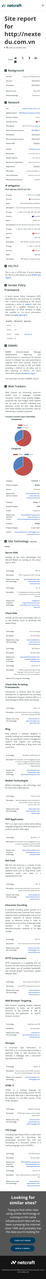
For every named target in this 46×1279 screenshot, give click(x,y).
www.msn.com (34, 1120)
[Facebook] (39, 481)
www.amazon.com (33, 1186)
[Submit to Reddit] (15, 57)
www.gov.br (35, 1033)
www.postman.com (33, 498)
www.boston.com (34, 772)
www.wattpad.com (33, 770)
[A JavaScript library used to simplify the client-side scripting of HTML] (39, 708)
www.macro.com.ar (33, 534)
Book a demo (22, 1248)
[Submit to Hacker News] (15, 61)
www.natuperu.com (33, 811)
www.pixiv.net (35, 584)
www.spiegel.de (34, 895)
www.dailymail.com (33, 897)
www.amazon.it (34, 990)
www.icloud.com (34, 644)
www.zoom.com (34, 809)
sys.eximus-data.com (36, 606)
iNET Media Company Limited (29, 113)
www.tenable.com (21, 532)
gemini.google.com (33, 1124)
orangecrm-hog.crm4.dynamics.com (31, 602)
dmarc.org (28, 373)
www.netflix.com (34, 952)
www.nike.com (34, 496)
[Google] (39, 502)
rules (27, 304)
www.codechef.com (33, 493)
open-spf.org (19, 315)
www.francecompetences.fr (30, 774)
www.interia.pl (34, 642)
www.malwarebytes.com (31, 850)
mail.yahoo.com (25, 605)
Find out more (23, 1240)
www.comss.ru (35, 899)
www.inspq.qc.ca (34, 517)
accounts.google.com (32, 1077)
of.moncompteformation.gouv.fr (28, 519)
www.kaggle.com (34, 532)
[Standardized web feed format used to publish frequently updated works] (39, 884)
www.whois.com (34, 581)
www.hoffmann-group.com (30, 515)
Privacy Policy (32, 1270)
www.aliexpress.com (32, 1164)
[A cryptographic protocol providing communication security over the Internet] (39, 588)
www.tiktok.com (34, 1122)
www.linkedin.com (33, 1183)
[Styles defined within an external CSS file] (39, 1171)
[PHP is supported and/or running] (39, 571)
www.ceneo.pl (35, 661)
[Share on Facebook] (29, 57)
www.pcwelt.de (34, 854)
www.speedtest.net (33, 1166)
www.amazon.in (34, 719)
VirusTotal (35, 126)
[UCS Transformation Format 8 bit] (39, 939)
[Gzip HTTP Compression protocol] (39, 982)
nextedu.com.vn (34, 149)
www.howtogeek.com (32, 659)
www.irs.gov (35, 813)
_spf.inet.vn (28, 334)
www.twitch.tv (34, 1181)
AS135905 (35, 130)
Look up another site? (17, 47)
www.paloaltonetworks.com (30, 657)
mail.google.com (34, 1079)
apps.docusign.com (33, 721)
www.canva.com (34, 948)
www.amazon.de (34, 992)
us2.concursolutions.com (31, 1035)
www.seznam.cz (34, 994)
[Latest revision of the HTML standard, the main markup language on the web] (39, 1067)
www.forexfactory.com (32, 579)
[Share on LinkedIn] (36, 57)
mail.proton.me (34, 1037)
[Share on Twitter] (22, 57)
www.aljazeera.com (33, 852)
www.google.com (34, 950)
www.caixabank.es (33, 640)
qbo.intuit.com (35, 723)
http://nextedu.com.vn (30, 108)
